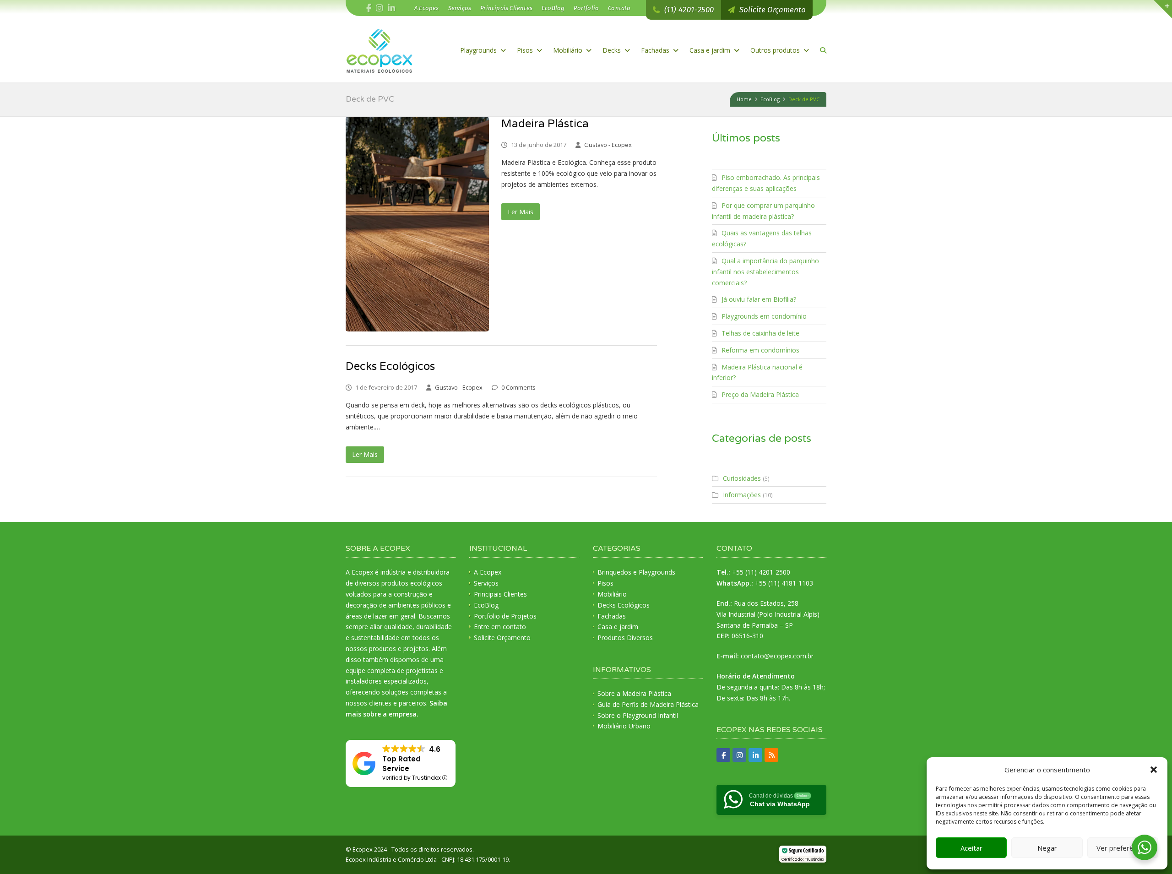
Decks (612, 50)
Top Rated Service (401, 763)
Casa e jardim (710, 50)
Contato (619, 8)
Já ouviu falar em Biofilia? (759, 299)
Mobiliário (568, 50)
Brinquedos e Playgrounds (636, 572)
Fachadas (656, 50)
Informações (742, 494)
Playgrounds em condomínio (764, 316)
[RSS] (771, 755)
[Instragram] (379, 8)
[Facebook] (368, 8)
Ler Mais (520, 211)
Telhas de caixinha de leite (760, 333)
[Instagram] (739, 755)
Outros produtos (776, 50)
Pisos (526, 50)
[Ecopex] (380, 50)
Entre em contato (500, 626)
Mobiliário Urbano (624, 726)
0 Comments (518, 387)
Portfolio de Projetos (505, 616)
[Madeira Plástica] (417, 224)
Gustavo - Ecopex (608, 145)
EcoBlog (553, 8)
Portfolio (586, 8)
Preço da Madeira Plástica (760, 394)
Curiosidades (742, 478)
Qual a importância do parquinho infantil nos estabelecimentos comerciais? (765, 271)
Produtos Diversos (625, 637)
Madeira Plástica (545, 123)
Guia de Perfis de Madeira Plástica (648, 704)
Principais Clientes (506, 8)
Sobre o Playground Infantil (637, 715)
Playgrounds (479, 50)
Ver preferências (1122, 847)
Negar (1047, 847)
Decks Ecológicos (390, 366)
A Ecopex (426, 8)
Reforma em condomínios (760, 350)
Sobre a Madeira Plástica (634, 693)
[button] (1153, 769)
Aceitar (971, 847)
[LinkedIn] (391, 8)
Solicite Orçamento (502, 637)
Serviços (460, 8)
